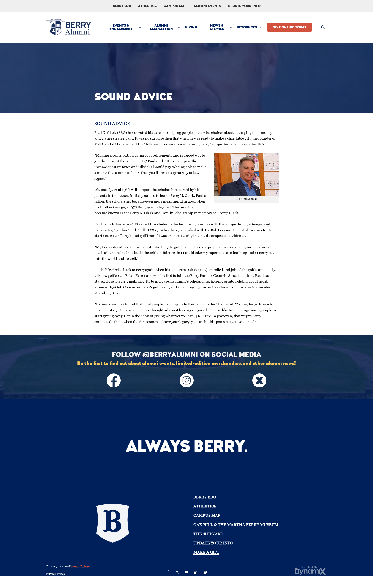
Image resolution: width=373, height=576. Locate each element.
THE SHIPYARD (208, 534)
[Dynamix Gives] (310, 570)
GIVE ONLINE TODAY (290, 27)
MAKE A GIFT (206, 552)
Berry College (80, 566)
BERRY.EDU (204, 497)
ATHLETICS (204, 506)
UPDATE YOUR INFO (213, 543)
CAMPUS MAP (206, 516)
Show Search (323, 27)
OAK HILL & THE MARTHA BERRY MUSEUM (235, 525)
